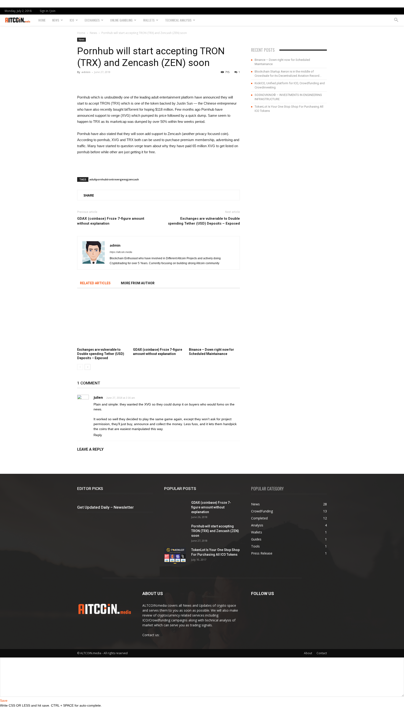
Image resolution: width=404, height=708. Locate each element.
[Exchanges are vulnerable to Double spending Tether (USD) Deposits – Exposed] (102, 320)
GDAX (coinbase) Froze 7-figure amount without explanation (110, 221)
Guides (256, 539)
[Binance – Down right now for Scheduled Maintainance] (214, 320)
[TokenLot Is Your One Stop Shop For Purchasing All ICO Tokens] (175, 555)
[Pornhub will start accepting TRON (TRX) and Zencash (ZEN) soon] (176, 535)
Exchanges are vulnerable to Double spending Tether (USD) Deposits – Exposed (204, 221)
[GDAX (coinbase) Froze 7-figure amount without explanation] (158, 320)
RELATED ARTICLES (95, 283)
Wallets (149, 20)
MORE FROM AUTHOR (138, 283)
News (55, 20)
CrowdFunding (262, 511)
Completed (259, 518)
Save (3, 700)
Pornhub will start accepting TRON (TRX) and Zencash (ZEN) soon (215, 530)
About (308, 653)
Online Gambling (121, 20)
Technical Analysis (178, 20)
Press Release (261, 553)
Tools (255, 546)
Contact (322, 653)
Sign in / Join (47, 11)
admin (85, 72)
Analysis (257, 525)
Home (42, 20)
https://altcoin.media (121, 252)
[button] (396, 20)
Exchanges (92, 20)
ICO (72, 20)
